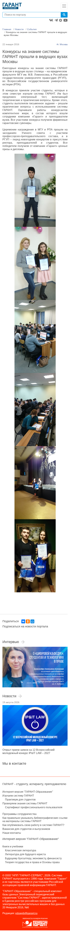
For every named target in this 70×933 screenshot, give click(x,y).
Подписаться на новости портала (25, 626)
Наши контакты (11, 832)
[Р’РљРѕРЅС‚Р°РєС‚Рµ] (23, 621)
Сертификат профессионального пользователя (33, 807)
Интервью (10, 642)
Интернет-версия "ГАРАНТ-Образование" (27, 791)
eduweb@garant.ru (26, 913)
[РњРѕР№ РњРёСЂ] (32, 621)
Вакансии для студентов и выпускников (26, 829)
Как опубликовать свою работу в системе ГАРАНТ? (33, 825)
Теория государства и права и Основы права (32, 862)
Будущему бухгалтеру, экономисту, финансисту (33, 858)
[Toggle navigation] (64, 6)
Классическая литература (20, 850)
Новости (19, 29)
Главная (6, 29)
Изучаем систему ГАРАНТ (18, 795)
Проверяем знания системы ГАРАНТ (24, 803)
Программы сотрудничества (19, 814)
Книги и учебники (12, 846)
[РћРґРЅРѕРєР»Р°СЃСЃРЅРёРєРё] (28, 621)
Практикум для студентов (20, 799)
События (32, 29)
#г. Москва (62, 44)
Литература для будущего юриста (25, 854)
